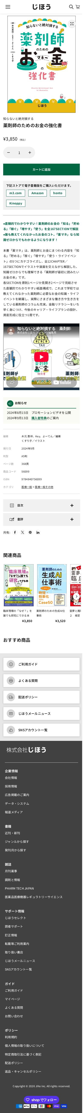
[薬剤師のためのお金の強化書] (72, 23)
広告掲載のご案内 (17, 797)
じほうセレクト (15, 920)
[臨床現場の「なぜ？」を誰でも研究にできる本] (18, 588)
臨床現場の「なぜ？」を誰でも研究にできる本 (17, 615)
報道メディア (14, 814)
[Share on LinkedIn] (37, 534)
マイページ (12, 1001)
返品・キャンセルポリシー (23, 1074)
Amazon (37, 193)
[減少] (8, 152)
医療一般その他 (44, 487)
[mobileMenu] (8, 7)
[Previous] (6, 598)
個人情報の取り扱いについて (24, 1048)
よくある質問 (28, 683)
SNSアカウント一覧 (32, 732)
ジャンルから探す (17, 844)
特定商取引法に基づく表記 (23, 1056)
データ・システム (17, 805)
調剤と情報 (12, 882)
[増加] (29, 152)
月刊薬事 (11, 873)
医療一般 (26, 487)
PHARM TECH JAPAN (19, 890)
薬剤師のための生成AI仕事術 (50, 615)
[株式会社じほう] (41, 7)
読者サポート (14, 929)
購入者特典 (39, 418)
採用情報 (11, 788)
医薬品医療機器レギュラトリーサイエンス (34, 899)
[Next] (74, 598)
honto (57, 193)
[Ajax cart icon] (78, 7)
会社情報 (11, 780)
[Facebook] (14, 534)
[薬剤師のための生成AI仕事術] (51, 588)
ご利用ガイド (28, 666)
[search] (71, 7)
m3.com (15, 193)
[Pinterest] (30, 534)
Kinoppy (15, 203)
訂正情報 (11, 937)
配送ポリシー (28, 699)
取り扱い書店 (14, 954)
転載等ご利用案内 (17, 946)
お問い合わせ (14, 1018)
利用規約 (11, 1039)
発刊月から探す (15, 852)
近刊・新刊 (12, 835)
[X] (22, 534)
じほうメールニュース (34, 716)
